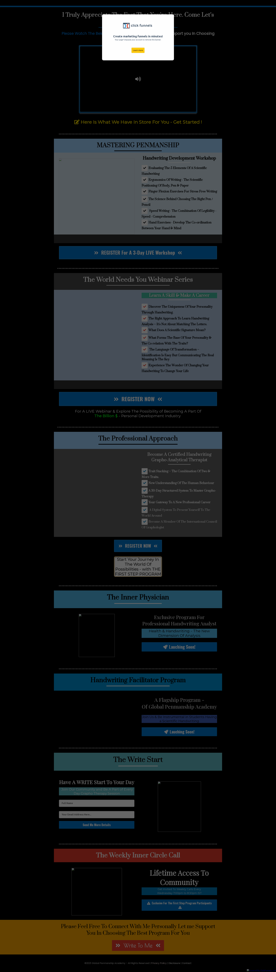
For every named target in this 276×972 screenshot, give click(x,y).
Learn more (138, 50)
